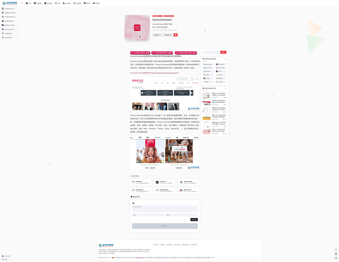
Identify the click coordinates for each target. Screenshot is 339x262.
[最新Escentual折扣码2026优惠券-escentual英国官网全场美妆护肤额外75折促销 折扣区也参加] (207, 95)
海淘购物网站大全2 (157, 16)
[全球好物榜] (105, 246)
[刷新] (225, 59)
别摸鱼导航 (169, 244)
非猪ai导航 (177, 244)
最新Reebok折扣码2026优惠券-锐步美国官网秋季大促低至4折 (219, 101)
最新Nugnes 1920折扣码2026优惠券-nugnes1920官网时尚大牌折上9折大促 (219, 123)
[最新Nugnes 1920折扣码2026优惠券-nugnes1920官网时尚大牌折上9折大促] (207, 124)
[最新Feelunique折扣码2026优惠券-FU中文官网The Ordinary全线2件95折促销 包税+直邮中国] (207, 110)
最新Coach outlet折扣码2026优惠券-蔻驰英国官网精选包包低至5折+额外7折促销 (219, 116)
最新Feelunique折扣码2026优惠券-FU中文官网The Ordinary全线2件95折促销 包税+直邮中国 (219, 108)
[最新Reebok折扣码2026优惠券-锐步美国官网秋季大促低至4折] (207, 102)
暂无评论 (136, 197)
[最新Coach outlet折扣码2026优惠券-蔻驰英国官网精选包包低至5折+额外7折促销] (207, 117)
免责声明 (155, 244)
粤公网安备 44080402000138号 (124, 257)
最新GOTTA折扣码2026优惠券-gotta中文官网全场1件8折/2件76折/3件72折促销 (219, 130)
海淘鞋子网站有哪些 (168, 16)
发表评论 (194, 219)
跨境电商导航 (185, 244)
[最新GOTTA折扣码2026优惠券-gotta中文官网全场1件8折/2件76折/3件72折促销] (207, 131)
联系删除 (162, 244)
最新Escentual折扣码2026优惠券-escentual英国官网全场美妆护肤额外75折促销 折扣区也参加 (219, 94)
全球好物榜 (194, 244)
